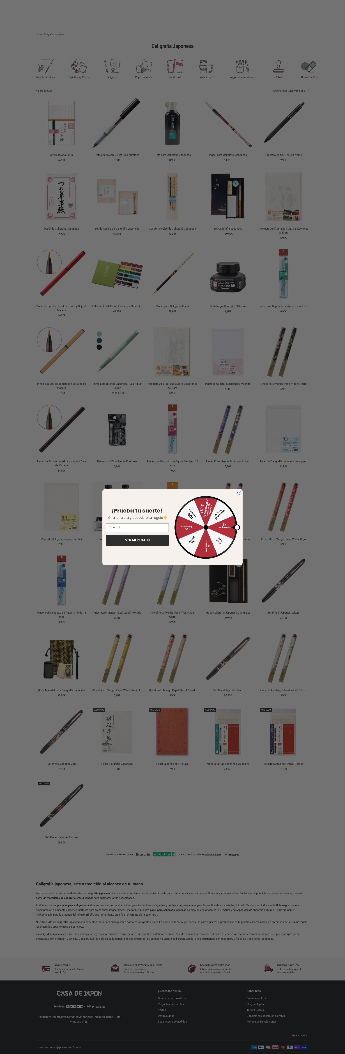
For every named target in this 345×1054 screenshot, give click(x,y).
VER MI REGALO (137, 540)
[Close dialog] (239, 492)
